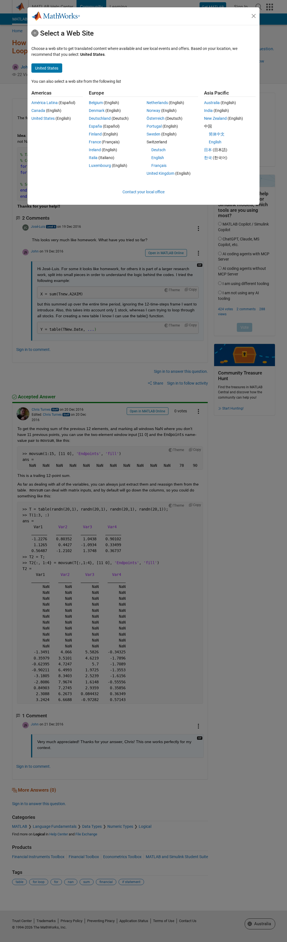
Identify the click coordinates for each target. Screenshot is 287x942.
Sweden (153, 134)
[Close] (254, 16)
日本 (208, 150)
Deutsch (158, 150)
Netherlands (157, 102)
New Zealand (215, 118)
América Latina (44, 102)
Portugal (154, 126)
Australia (212, 102)
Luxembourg (100, 165)
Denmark (97, 110)
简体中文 (216, 134)
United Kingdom (160, 173)
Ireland (95, 150)
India (208, 110)
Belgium (96, 102)
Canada (38, 110)
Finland (95, 134)
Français (158, 165)
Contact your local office (143, 192)
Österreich (156, 118)
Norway (153, 110)
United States (43, 118)
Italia (93, 157)
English (157, 157)
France (95, 142)
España (95, 126)
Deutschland (100, 118)
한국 (208, 157)
